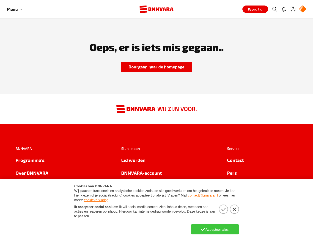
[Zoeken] (274, 9)
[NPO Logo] (302, 9)
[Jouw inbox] (283, 9)
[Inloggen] (293, 9)
